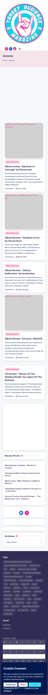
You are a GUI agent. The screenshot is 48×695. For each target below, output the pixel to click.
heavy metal (34, 588)
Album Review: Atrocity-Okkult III (23, 338)
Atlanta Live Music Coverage (27, 569)
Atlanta (12, 569)
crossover (39, 580)
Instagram (6, 628)
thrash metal (8, 614)
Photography (8, 602)
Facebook (6, 625)
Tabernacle (15, 606)
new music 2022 (19, 599)
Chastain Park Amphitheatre (31, 573)
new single (37, 599)
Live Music (17, 591)
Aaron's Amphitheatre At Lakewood (15, 565)
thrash (34, 610)
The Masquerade (9, 610)
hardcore (7, 588)
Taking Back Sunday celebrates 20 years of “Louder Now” (23, 490)
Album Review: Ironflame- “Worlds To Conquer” (20, 466)
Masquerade (8, 595)
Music (34, 595)
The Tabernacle (23, 610)
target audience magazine (30, 606)
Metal (17, 595)
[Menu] (20, 48)
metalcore (26, 595)
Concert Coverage (10, 580)
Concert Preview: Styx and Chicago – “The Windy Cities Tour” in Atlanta (23, 497)
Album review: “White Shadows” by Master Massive (22, 482)
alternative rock (34, 565)
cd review (16, 573)
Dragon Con (25, 584)
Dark (5, 584)
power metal (20, 602)
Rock (35, 602)
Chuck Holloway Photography (13, 576)
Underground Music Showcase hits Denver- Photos (23, 474)
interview (7, 591)
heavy (25, 588)
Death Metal (14, 584)
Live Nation (27, 591)
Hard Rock (17, 588)
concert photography (26, 580)
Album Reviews (12, 162)
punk (28, 602)
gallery (34, 584)
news (29, 599)
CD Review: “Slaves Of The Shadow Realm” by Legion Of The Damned (23, 377)
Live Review (37, 591)
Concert (28, 576)
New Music (7, 599)
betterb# (7, 573)
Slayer (6, 606)
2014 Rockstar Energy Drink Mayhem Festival (17, 562)
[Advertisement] (24, 92)
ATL (5, 569)
